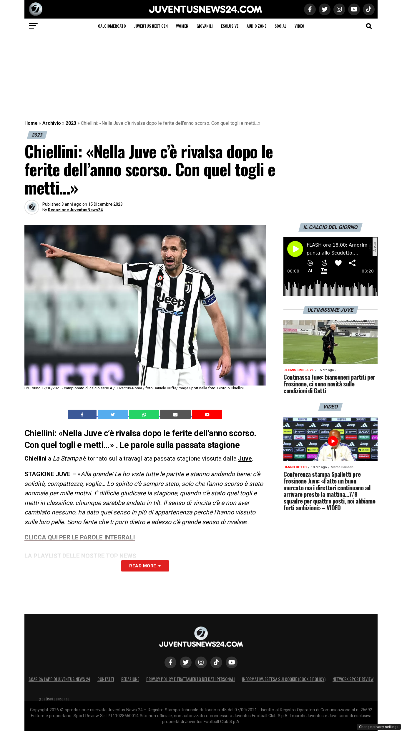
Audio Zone (256, 26)
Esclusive (229, 26)
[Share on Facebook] (83, 414)
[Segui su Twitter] (186, 662)
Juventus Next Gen (151, 26)
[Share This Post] (144, 414)
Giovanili (205, 26)
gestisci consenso (54, 698)
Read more (142, 566)
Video (299, 26)
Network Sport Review (353, 679)
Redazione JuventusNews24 (75, 209)
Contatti (105, 679)
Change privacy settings (378, 727)
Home (31, 123)
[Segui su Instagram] (201, 662)
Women (182, 26)
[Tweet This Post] (113, 414)
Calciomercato (112, 26)
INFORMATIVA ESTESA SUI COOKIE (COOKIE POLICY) (283, 679)
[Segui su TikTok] (216, 662)
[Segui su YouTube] (231, 662)
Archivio (51, 123)
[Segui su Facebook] (170, 662)
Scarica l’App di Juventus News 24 (59, 679)
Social (280, 26)
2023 (71, 123)
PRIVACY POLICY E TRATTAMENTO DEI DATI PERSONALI (190, 679)
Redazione (130, 679)
